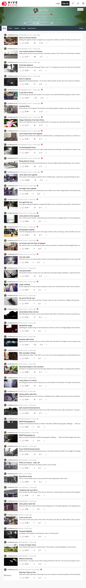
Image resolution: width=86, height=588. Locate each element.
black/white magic (25, 325)
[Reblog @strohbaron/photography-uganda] (46, 235)
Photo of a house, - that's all (29, 463)
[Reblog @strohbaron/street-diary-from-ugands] (47, 180)
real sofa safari (24, 257)
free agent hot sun (25, 202)
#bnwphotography (24, 419)
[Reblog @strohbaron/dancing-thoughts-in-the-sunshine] (46, 372)
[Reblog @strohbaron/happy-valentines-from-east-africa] (47, 125)
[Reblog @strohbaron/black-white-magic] (45, 331)
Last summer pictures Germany (30, 51)
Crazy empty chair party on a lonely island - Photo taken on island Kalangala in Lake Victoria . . (48, 547)
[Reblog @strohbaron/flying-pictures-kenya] (46, 166)
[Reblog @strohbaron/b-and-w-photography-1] (44, 441)
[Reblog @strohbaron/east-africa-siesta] (46, 482)
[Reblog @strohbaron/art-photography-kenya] (46, 153)
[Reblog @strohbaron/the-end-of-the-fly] (45, 303)
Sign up (65, 3)
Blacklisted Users (24, 20)
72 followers (31, 17)
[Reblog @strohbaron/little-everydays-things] (45, 358)
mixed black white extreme (28, 312)
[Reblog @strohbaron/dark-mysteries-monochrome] (46, 413)
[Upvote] (21, 43)
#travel (21, 515)
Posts (10, 28)
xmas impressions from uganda (30, 133)
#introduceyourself (25, 569)
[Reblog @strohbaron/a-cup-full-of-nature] (48, 98)
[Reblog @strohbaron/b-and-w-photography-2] (44, 427)
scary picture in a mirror (28, 380)
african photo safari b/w (27, 394)
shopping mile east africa (28, 490)
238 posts (39, 17)
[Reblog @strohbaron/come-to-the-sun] (45, 523)
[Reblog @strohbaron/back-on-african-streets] (47, 43)
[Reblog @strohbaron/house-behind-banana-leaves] (46, 454)
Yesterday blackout (26, 65)
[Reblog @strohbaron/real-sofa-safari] (44, 262)
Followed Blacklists (45, 20)
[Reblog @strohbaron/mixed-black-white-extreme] (46, 317)
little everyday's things (27, 353)
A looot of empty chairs (27, 545)
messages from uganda (27, 188)
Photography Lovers (25, 35)
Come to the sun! (25, 517)
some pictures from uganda (29, 216)
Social (23, 28)
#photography (23, 446)
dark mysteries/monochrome (29, 408)
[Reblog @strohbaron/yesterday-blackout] (46, 70)
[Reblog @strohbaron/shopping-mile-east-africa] (44, 495)
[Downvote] (23, 43)
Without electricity (25, 559)
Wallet (81, 28)
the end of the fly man (27, 298)
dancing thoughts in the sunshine (31, 367)
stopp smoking (24, 284)
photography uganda (26, 229)
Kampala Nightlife (25, 531)
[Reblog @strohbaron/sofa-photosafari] (46, 276)
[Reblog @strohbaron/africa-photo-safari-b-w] (44, 509)
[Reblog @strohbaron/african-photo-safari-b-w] (46, 399)
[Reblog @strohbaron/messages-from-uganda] (44, 194)
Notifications (32, 28)
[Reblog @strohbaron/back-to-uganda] (46, 84)
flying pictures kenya (26, 161)
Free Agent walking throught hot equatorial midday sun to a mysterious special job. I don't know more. (51, 204)
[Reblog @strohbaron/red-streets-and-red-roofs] (45, 249)
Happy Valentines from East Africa (31, 120)
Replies (16, 28)
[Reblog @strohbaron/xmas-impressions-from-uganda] (46, 139)
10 (41, 112)
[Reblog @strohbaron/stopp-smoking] (45, 290)
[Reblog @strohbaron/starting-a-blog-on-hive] (45, 578)
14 (41, 43)
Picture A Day (23, 199)
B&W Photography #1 (27, 435)
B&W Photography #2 (27, 421)
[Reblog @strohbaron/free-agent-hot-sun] (46, 208)
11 (41, 125)
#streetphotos (23, 487)
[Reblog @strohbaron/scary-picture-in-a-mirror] (46, 386)
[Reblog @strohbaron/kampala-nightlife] (45, 537)
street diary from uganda (28, 175)
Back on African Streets (27, 38)
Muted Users (34, 20)
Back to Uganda (25, 79)
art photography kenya (27, 147)
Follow (80, 9)
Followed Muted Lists (59, 20)
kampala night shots (26, 339)
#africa (21, 474)
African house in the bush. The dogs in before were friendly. (37, 465)
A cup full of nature (26, 92)
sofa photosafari (25, 271)
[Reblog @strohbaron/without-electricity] (45, 564)
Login (58, 3)
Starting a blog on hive (27, 572)
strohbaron (11, 35)
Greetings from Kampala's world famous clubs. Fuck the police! (39, 533)
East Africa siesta (25, 476)
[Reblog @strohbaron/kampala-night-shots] (47, 345)
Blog (4, 28)
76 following (48, 17)
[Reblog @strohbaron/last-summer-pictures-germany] (47, 57)
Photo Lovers (23, 186)
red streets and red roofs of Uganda (32, 243)
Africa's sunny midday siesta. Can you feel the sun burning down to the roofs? (43, 478)
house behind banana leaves (29, 449)
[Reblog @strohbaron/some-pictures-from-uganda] (45, 221)
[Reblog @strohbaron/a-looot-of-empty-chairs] (45, 550)
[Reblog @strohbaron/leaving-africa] (47, 112)
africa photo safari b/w (27, 504)
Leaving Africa (24, 106)
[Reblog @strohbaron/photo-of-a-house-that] (45, 468)
